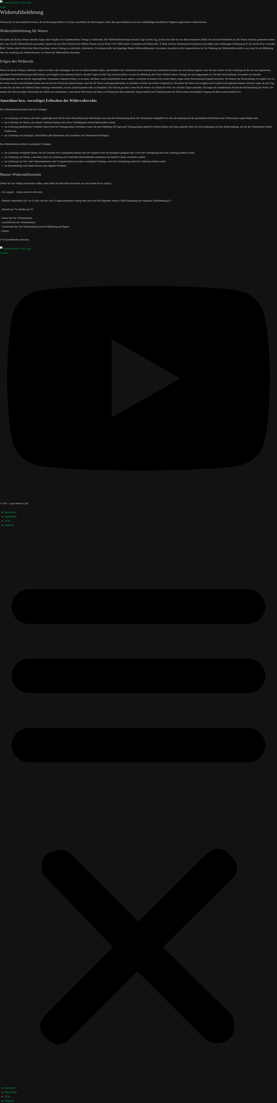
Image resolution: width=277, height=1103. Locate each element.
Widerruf (8, 525)
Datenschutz (10, 516)
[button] (138, 809)
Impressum (9, 512)
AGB (7, 520)
